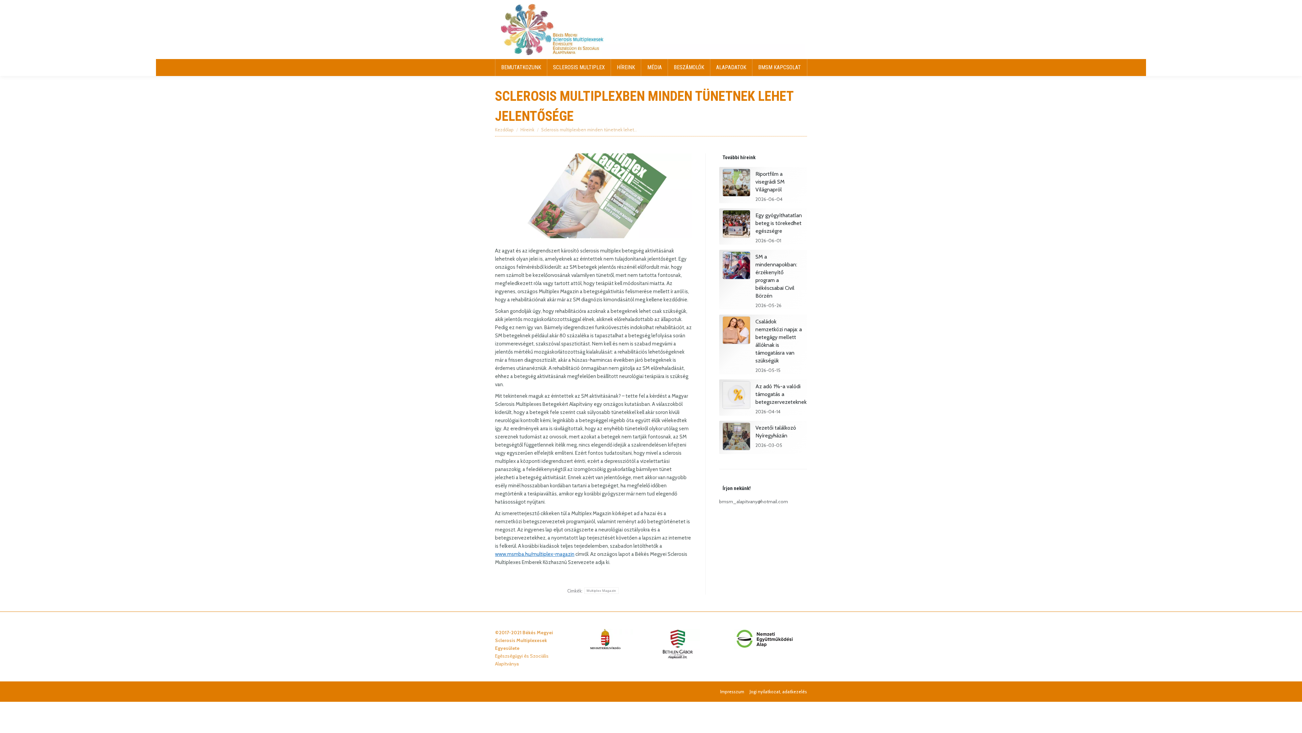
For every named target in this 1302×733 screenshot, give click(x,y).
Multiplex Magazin (601, 591)
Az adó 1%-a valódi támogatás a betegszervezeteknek (781, 394)
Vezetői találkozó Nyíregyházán (775, 432)
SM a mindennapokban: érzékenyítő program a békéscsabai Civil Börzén (776, 276)
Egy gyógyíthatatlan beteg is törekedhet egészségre (778, 223)
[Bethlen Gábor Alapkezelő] (677, 658)
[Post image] (736, 184)
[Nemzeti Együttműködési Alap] (764, 647)
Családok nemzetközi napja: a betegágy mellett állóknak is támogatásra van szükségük (778, 341)
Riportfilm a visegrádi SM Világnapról (770, 182)
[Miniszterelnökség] (605, 647)
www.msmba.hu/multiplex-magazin (534, 554)
